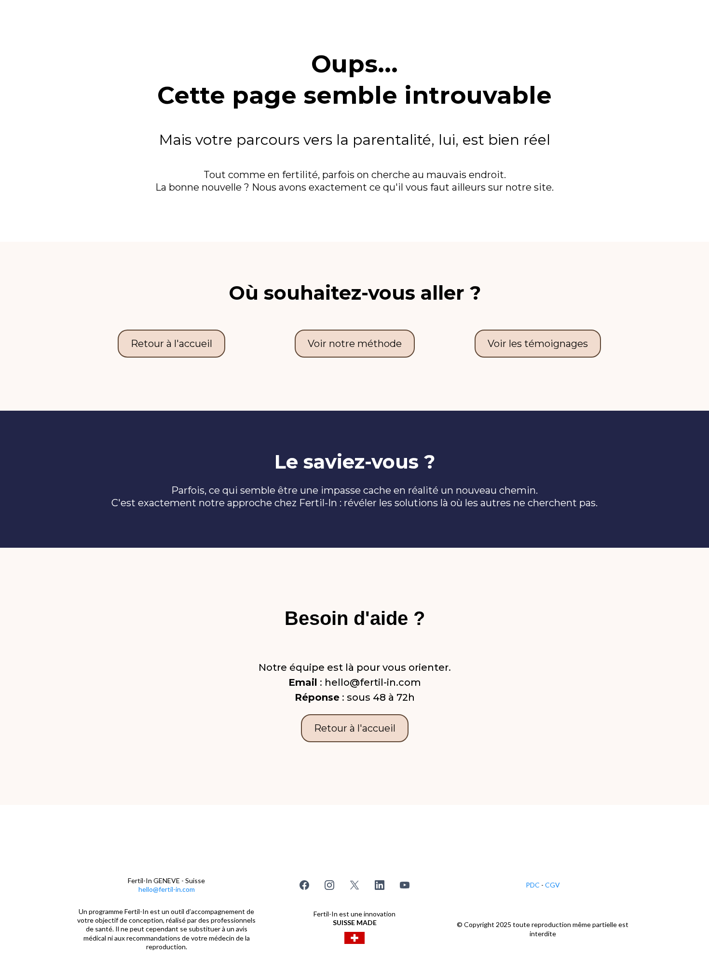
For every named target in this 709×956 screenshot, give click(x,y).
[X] (354, 885)
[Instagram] (329, 885)
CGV (552, 885)
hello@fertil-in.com (166, 889)
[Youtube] (404, 885)
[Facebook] (304, 885)
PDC (533, 885)
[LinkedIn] (379, 885)
